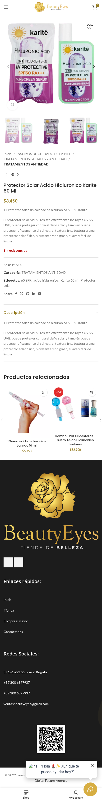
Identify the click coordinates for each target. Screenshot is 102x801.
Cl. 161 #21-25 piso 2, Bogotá (25, 672)
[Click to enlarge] (12, 105)
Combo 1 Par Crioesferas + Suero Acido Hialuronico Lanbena (75, 440)
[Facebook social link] (16, 294)
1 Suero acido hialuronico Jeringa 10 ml (27, 443)
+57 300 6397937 (17, 682)
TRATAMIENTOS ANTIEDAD (26, 164)
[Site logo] (51, 7)
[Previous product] (6, 175)
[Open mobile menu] (6, 7)
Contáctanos (13, 632)
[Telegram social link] (40, 294)
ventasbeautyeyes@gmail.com (26, 704)
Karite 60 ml (69, 280)
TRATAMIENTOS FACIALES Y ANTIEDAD (35, 159)
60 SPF (26, 280)
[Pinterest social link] (28, 294)
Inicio (8, 154)
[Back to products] (12, 175)
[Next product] (18, 175)
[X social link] (22, 294)
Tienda (9, 610)
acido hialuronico (45, 280)
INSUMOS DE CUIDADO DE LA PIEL (44, 154)
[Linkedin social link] (34, 294)
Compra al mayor (16, 621)
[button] (8, 66)
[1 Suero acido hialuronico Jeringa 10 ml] (27, 412)
